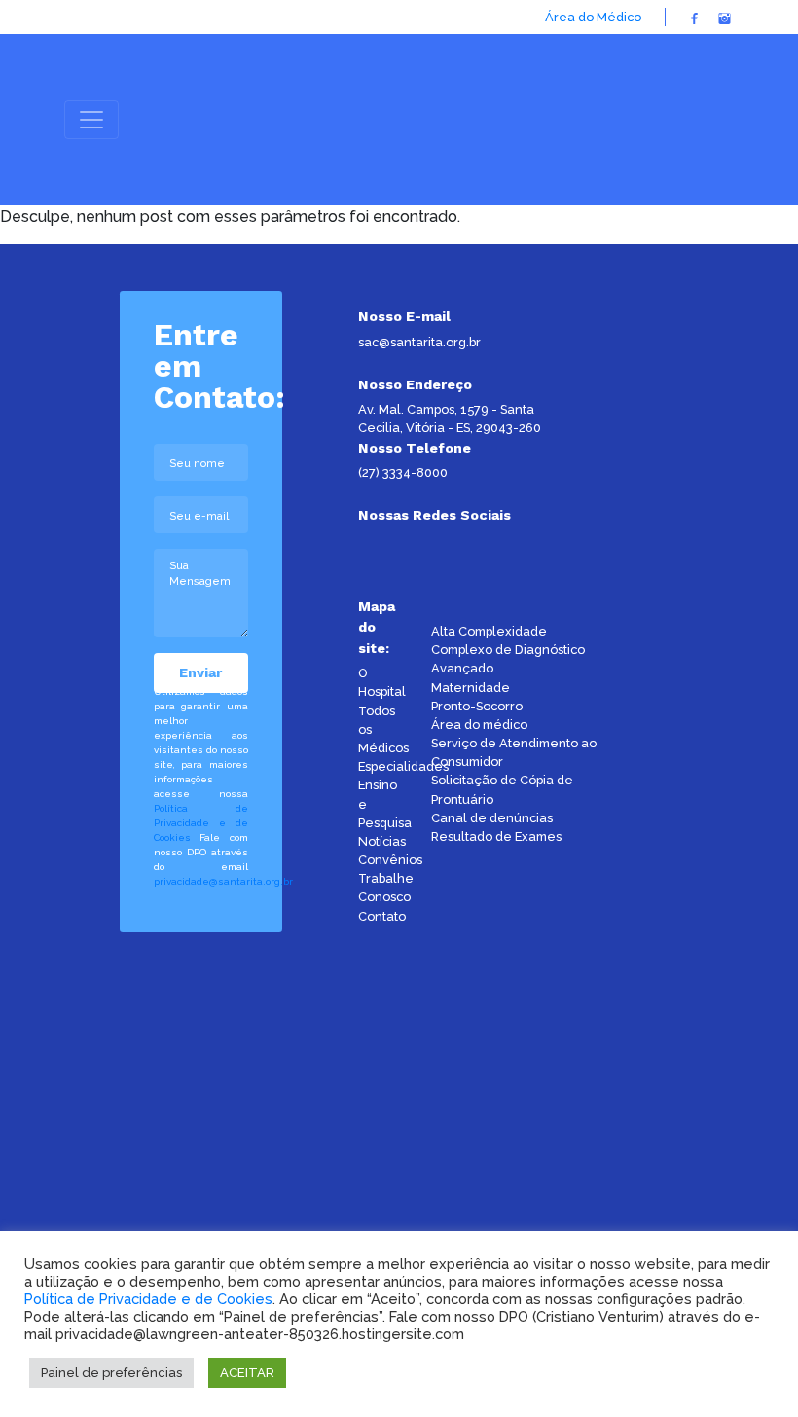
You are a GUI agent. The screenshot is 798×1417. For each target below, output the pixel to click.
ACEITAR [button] (247, 1372)
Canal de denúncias (492, 818)
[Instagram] (724, 17)
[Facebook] (694, 17)
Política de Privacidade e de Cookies (201, 823)
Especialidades (403, 766)
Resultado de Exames (496, 836)
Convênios (390, 860)
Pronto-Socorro (477, 706)
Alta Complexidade (489, 631)
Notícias (382, 841)
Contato (382, 916)
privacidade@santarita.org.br (223, 881)
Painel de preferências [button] (111, 1372)
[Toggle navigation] (91, 119)
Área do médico (479, 724)
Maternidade (470, 687)
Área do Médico (593, 17)
